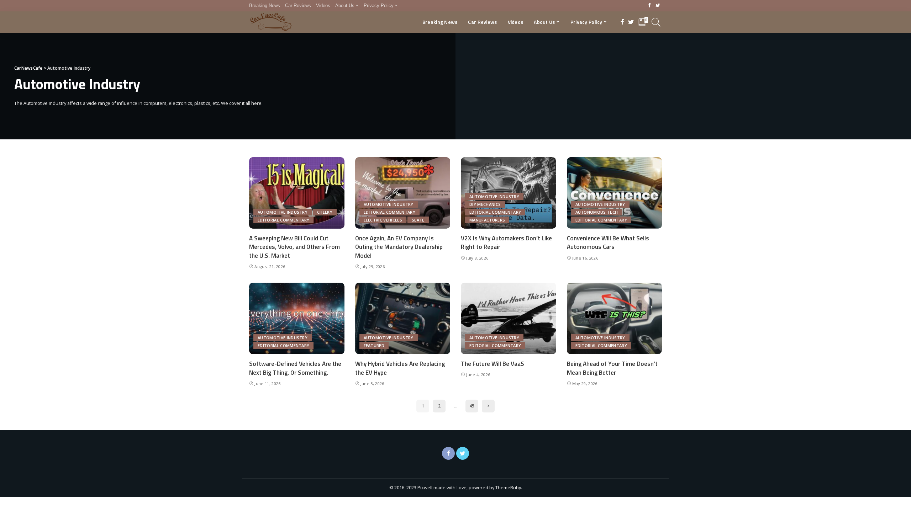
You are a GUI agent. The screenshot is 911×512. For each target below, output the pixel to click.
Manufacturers (487, 220)
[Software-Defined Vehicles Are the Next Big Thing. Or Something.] (296, 318)
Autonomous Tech (596, 212)
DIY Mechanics (485, 204)
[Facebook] (650, 5)
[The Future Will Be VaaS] (508, 318)
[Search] (656, 22)
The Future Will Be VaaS (492, 363)
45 (471, 406)
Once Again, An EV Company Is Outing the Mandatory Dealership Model (399, 247)
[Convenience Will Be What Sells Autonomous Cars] (614, 193)
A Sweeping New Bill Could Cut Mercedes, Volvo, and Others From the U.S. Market (294, 247)
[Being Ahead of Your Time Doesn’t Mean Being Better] (614, 318)
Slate (418, 220)
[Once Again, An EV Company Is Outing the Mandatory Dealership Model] (403, 193)
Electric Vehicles (383, 220)
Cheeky (324, 212)
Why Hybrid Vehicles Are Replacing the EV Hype (400, 368)
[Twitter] (658, 5)
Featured (374, 345)
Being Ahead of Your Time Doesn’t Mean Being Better (612, 368)
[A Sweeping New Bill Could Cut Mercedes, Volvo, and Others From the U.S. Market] (296, 193)
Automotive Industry (282, 212)
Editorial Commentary (283, 220)
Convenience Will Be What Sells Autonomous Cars (608, 243)
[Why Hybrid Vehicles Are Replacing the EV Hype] (403, 318)
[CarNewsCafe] (271, 22)
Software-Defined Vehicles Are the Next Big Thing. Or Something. (295, 368)
